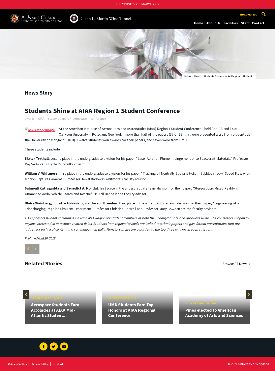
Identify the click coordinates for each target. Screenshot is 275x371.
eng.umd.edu (248, 14)
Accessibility (40, 364)
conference (98, 118)
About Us (213, 23)
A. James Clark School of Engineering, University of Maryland (56, 12)
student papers (58, 118)
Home (198, 23)
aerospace (80, 118)
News (197, 76)
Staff (245, 23)
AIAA (41, 118)
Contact (258, 23)
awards (29, 118)
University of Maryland (137, 4)
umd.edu (58, 364)
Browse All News (234, 263)
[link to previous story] (28, 249)
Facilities (231, 23)
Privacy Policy (17, 364)
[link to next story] (35, 249)
